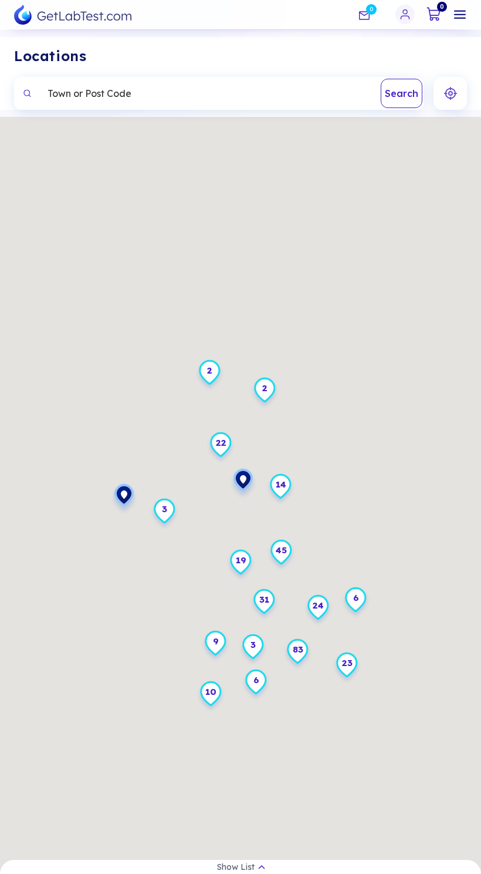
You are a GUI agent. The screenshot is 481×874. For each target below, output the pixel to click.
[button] (124, 499)
